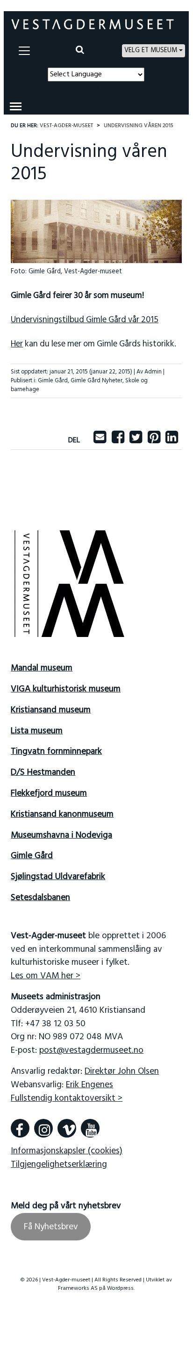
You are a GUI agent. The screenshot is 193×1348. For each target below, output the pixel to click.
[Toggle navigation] (24, 50)
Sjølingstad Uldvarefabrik (58, 877)
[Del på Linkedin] (171, 440)
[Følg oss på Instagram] (43, 1128)
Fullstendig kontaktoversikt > (66, 1098)
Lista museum (37, 731)
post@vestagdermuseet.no (91, 1050)
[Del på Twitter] (135, 440)
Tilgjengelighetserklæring (59, 1165)
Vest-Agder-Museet (66, 125)
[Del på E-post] (99, 440)
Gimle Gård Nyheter (96, 381)
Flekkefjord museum (49, 793)
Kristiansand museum (51, 710)
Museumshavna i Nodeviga (61, 835)
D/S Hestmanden (43, 772)
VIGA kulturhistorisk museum (66, 689)
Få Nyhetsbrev (51, 1227)
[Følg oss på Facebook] (20, 1128)
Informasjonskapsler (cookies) (66, 1151)
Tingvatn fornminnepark (56, 752)
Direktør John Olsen (122, 1071)
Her (17, 344)
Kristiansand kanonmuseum (62, 814)
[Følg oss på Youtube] (90, 1128)
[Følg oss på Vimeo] (66, 1128)
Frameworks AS (78, 1288)
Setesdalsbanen (40, 898)
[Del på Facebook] (118, 440)
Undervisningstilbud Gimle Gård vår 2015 (84, 320)
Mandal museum (41, 668)
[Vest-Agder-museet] (92, 24)
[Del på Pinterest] (154, 440)
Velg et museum (150, 50)
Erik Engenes (89, 1085)
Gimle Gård (53, 381)
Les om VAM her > (45, 976)
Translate (116, 87)
